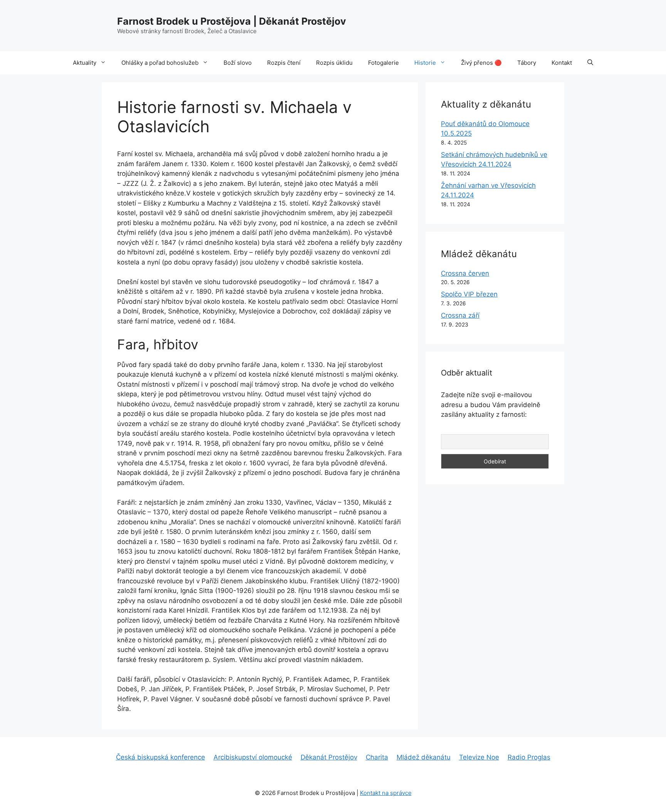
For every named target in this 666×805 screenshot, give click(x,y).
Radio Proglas (529, 757)
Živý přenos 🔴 (481, 62)
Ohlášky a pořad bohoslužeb (159, 62)
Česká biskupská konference (160, 757)
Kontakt (562, 62)
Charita (377, 757)
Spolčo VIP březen (469, 294)
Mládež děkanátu (424, 757)
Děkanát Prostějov (329, 757)
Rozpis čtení (284, 62)
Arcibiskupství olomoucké (253, 757)
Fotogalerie (383, 62)
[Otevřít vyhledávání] (590, 62)
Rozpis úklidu (334, 62)
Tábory (526, 62)
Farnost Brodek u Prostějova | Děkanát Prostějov (231, 21)
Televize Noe (479, 757)
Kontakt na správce (386, 793)
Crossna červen (465, 273)
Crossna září (460, 315)
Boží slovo (238, 62)
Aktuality (84, 62)
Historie (425, 62)
